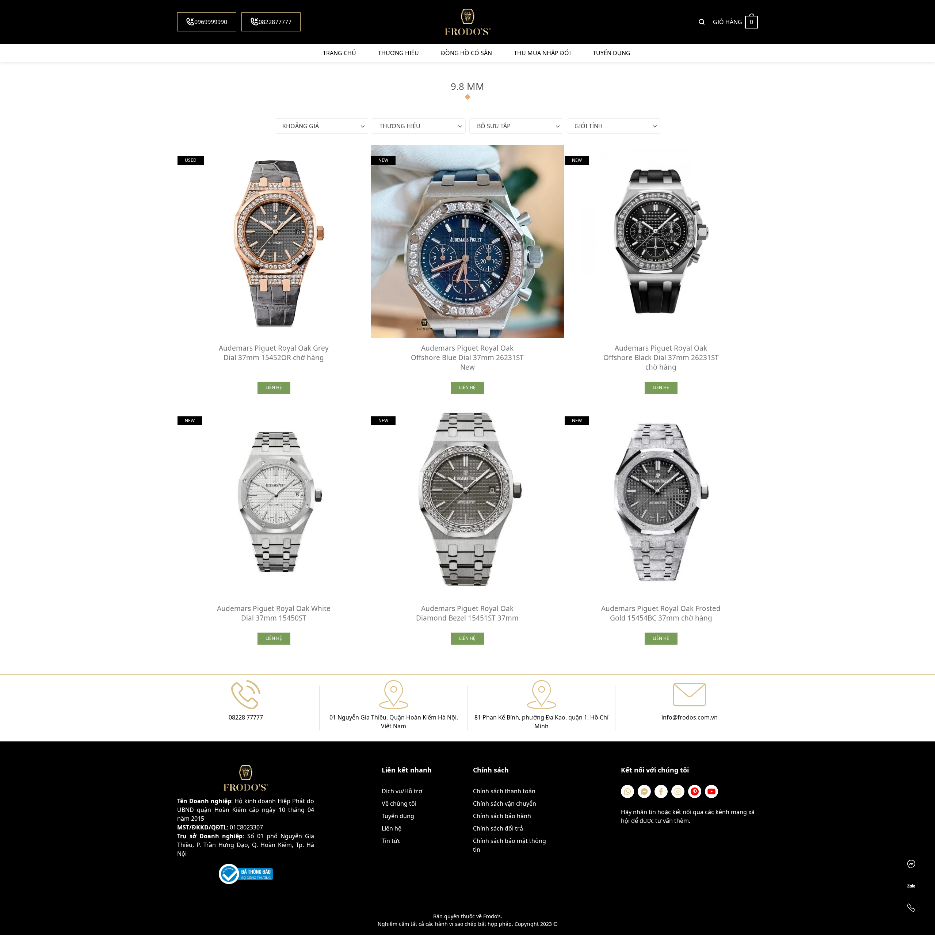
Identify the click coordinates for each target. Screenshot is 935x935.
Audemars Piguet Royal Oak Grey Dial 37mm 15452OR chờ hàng (274, 352)
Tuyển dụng (611, 53)
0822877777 (275, 22)
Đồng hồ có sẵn (466, 53)
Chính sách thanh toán (504, 791)
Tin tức (391, 841)
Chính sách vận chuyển (504, 803)
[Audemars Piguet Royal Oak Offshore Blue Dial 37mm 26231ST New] (467, 241)
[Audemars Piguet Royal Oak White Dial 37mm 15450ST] (274, 501)
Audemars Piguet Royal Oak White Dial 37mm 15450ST (274, 613)
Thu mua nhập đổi (542, 53)
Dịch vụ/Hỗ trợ (402, 791)
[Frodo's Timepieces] (467, 22)
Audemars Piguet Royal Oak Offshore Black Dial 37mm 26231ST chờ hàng (661, 357)
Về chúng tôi (399, 803)
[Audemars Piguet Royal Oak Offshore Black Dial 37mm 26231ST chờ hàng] (661, 241)
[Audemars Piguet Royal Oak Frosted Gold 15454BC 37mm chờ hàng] (661, 501)
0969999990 (210, 22)
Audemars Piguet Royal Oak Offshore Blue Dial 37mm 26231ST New (467, 357)
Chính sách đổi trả (498, 828)
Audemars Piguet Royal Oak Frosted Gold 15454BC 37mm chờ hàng (661, 613)
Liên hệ (391, 828)
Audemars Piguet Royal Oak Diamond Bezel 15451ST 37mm (467, 613)
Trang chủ (339, 53)
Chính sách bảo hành (502, 816)
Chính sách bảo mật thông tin (509, 845)
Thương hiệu (398, 53)
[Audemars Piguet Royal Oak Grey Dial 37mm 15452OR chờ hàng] (274, 241)
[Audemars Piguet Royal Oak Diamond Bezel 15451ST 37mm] (467, 501)
